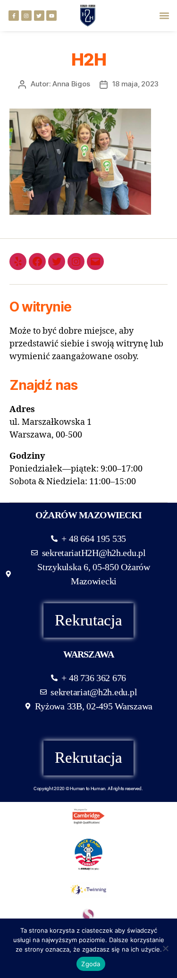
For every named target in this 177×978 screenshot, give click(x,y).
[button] (164, 16)
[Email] (95, 261)
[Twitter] (39, 15)
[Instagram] (26, 15)
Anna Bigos (71, 83)
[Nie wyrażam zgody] (165, 948)
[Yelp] (17, 261)
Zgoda (90, 964)
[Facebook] (37, 261)
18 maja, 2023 (135, 83)
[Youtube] (51, 15)
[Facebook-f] (13, 15)
